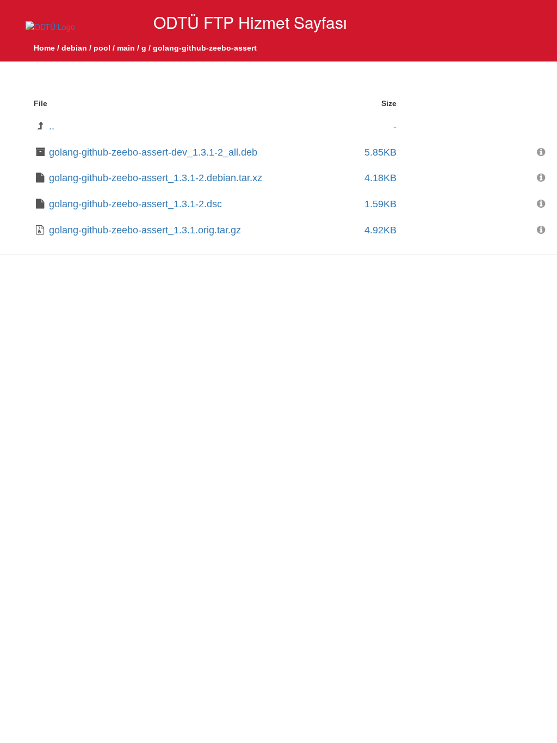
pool (102, 48)
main (126, 48)
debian (74, 48)
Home (44, 48)
